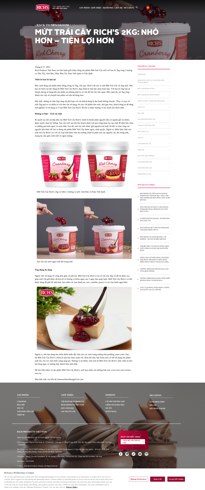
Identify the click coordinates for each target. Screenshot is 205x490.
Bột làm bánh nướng (146, 88)
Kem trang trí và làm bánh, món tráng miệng (151, 81)
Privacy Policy (71, 487)
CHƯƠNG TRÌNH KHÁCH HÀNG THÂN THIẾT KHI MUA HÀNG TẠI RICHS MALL (155, 279)
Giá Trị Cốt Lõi (68, 411)
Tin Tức (108, 408)
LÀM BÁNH (141, 74)
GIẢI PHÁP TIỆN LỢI (145, 162)
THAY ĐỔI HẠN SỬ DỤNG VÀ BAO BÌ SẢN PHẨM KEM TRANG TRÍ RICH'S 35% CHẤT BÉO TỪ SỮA (154, 209)
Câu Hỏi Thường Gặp (115, 401)
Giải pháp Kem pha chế (146, 119)
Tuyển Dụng (110, 411)
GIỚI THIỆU (96, 8)
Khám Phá (108, 8)
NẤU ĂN (140, 138)
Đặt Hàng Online (157, 408)
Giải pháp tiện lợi (145, 168)
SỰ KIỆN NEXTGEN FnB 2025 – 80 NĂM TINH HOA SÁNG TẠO (154, 219)
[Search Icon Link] (137, 7)
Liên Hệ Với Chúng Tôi (131, 442)
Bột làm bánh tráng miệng (149, 95)
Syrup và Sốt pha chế (146, 125)
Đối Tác (153, 405)
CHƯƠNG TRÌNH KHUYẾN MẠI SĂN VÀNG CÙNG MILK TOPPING (154, 270)
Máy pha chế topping (146, 156)
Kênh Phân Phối (157, 402)
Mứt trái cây (143, 131)
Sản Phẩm (84, 8)
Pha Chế (21, 405)
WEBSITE (110, 395)
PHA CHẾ (141, 113)
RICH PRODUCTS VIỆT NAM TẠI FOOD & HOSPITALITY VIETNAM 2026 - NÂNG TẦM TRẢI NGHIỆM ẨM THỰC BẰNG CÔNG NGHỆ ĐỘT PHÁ (155, 197)
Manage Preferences (138, 479)
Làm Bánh (21, 401)
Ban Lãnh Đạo (67, 408)
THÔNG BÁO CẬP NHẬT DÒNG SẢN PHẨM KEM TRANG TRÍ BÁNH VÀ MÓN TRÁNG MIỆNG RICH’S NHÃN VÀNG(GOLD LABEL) (154, 260)
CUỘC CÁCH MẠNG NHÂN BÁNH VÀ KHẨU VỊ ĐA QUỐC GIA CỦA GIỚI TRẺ (155, 289)
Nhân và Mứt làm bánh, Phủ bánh (151, 101)
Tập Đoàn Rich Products (72, 401)
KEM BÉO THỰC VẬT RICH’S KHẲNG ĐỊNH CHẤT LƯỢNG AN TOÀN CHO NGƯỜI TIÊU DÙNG (154, 248)
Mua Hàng (129, 8)
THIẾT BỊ (141, 150)
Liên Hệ (119, 8)
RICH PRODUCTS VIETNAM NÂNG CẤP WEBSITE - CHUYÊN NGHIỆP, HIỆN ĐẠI (153, 238)
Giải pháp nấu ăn (144, 144)
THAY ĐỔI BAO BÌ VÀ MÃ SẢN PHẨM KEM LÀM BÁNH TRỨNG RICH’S (154, 229)
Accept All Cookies (176, 479)
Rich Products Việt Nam (72, 405)
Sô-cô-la (141, 107)
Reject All (157, 479)
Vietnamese (150, 7)
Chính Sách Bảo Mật (114, 405)
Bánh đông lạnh (144, 174)
